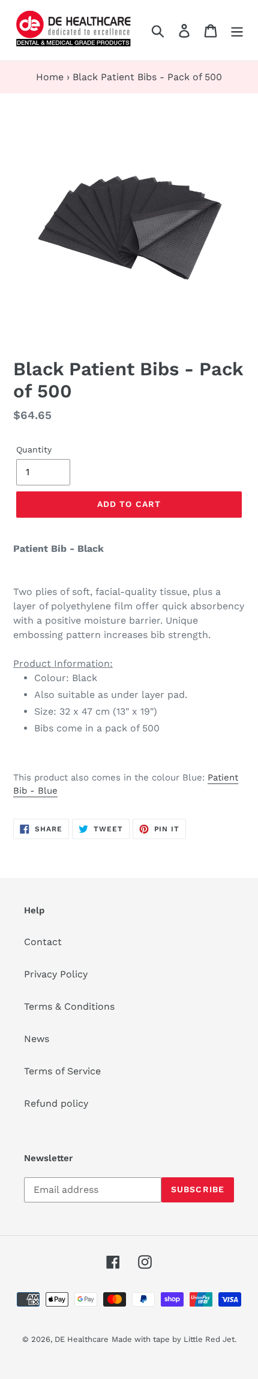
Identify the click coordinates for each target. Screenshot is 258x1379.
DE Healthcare (82, 1339)
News (36, 1038)
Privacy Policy (56, 974)
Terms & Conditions (69, 1006)
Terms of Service (62, 1071)
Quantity (34, 449)
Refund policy (56, 1103)
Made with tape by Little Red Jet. (174, 1339)
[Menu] (237, 30)
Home (50, 77)
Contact (43, 941)
